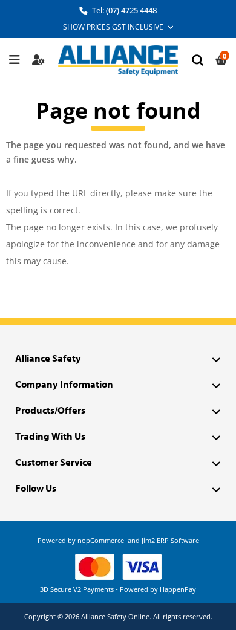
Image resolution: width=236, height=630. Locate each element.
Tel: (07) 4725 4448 (123, 10)
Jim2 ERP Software (170, 540)
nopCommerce (100, 540)
